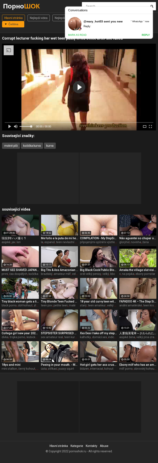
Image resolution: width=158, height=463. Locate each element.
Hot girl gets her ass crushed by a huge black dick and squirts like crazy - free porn (98, 364)
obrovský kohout (144, 368)
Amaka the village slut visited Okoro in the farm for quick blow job (138, 270)
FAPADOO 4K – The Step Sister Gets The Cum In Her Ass (138, 301)
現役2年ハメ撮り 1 (14, 238)
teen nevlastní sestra (69, 242)
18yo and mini (11, 364)
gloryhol (124, 242)
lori (19, 242)
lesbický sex (34, 337)
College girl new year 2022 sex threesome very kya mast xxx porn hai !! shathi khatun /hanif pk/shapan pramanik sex (20, 333)
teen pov (46, 305)
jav (13, 242)
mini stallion (9, 368)
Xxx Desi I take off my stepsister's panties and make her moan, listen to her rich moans (98, 333)
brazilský (46, 273)
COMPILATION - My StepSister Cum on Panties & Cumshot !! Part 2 (98, 238)
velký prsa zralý (146, 337)
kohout (108, 368)
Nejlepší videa (39, 18)
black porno (9, 305)
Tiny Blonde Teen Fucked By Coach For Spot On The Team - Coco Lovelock (59, 301)
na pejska (128, 273)
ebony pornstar (145, 273)
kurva (49, 145)
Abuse (104, 446)
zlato (37, 305)
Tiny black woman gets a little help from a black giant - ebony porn (20, 301)
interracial (96, 368)
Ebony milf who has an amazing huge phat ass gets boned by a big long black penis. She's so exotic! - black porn (138, 364)
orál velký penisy (90, 273)
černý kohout (26, 368)
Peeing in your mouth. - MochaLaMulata (59, 364)
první (5, 273)
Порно (14, 6)
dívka (5, 337)
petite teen (60, 305)
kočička (33, 273)
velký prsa (113, 305)
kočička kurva (32, 145)
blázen (84, 368)
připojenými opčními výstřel (97, 242)
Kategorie (77, 446)
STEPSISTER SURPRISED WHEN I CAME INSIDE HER (59, 333)
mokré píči (11, 145)
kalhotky (85, 337)
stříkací (52, 368)
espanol (49, 242)
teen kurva (71, 337)
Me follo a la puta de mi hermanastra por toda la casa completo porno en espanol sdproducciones (59, 238)
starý (83, 305)
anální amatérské (130, 305)
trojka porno (17, 337)
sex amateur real (52, 337)
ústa (44, 368)
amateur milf (62, 273)
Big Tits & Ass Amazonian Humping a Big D (59, 270)
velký (105, 273)
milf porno (126, 368)
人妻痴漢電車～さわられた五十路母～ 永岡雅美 (138, 333)
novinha (136, 242)
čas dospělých (18, 273)
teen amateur (97, 305)
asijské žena (127, 337)
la (42, 242)
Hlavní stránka (13, 18)
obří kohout (25, 305)
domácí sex (99, 337)
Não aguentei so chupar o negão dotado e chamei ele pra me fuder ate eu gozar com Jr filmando (138, 238)
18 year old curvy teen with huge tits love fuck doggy (98, 301)
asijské (6, 242)
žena (145, 242)
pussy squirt (66, 368)
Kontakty (91, 446)
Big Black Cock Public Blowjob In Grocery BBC (98, 270)
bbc (112, 273)
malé (72, 305)
